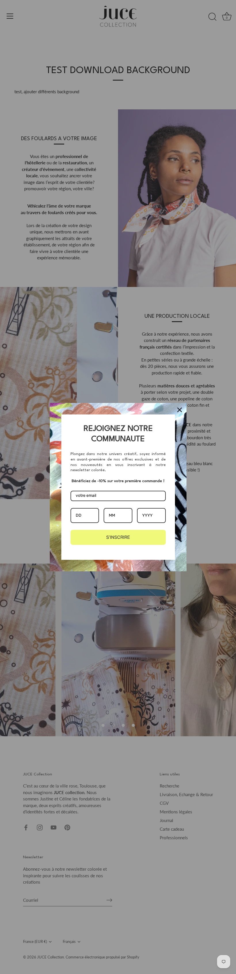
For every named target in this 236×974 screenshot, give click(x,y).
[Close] (179, 410)
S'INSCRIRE (118, 537)
